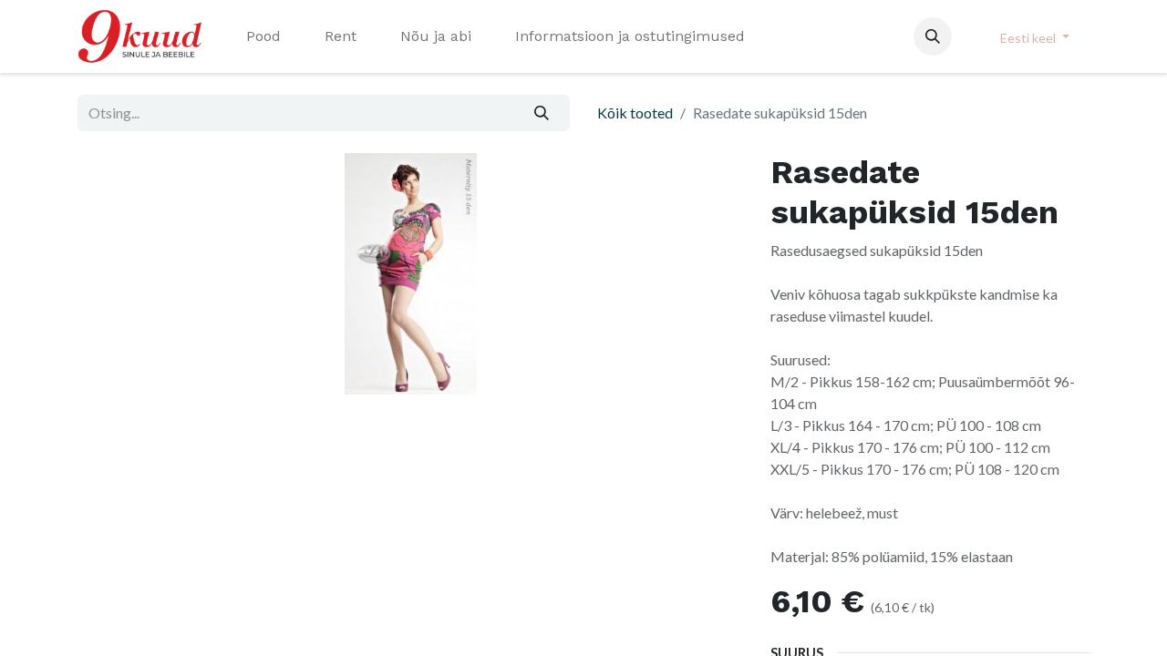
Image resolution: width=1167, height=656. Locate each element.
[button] (933, 36)
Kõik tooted (635, 112)
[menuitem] (263, 36)
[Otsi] (542, 113)
